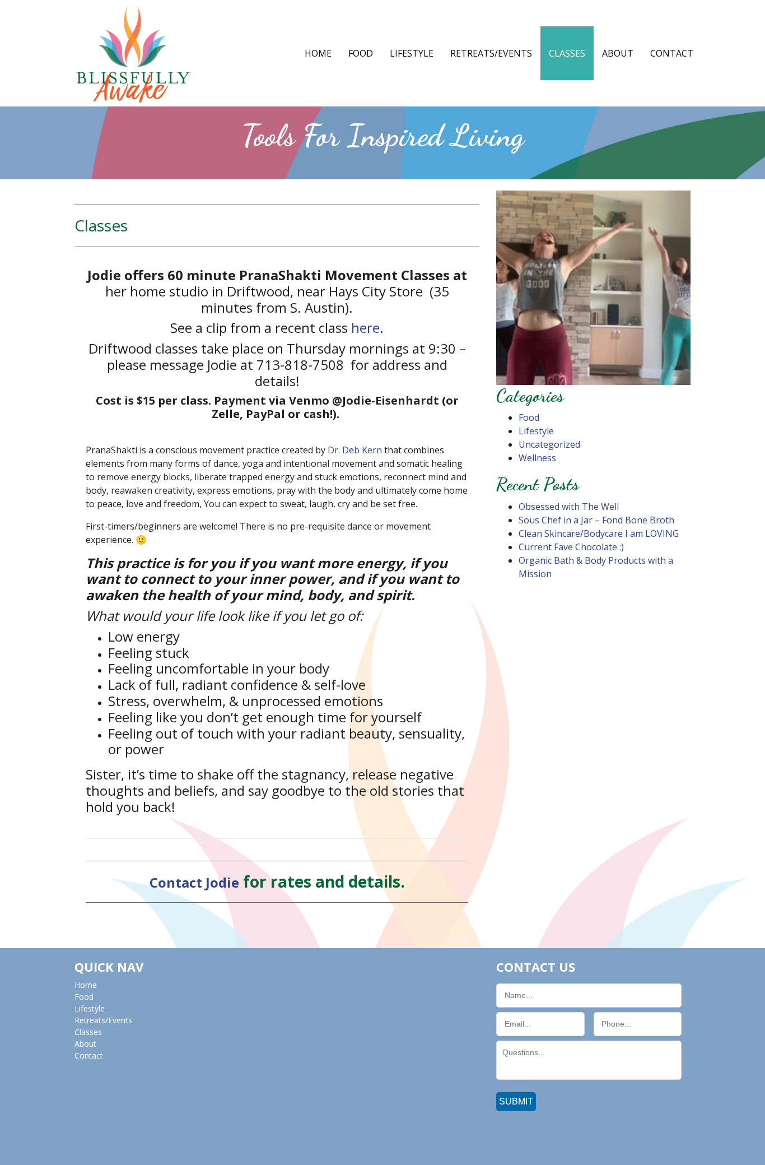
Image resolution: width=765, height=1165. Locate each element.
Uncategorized (549, 444)
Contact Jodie (194, 882)
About (617, 53)
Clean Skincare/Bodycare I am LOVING (599, 533)
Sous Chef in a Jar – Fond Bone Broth (596, 520)
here (365, 327)
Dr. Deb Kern (355, 450)
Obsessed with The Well (569, 506)
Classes (567, 53)
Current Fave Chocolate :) (571, 547)
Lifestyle (411, 53)
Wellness (537, 458)
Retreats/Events (491, 53)
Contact (671, 53)
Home (318, 53)
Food (360, 53)
